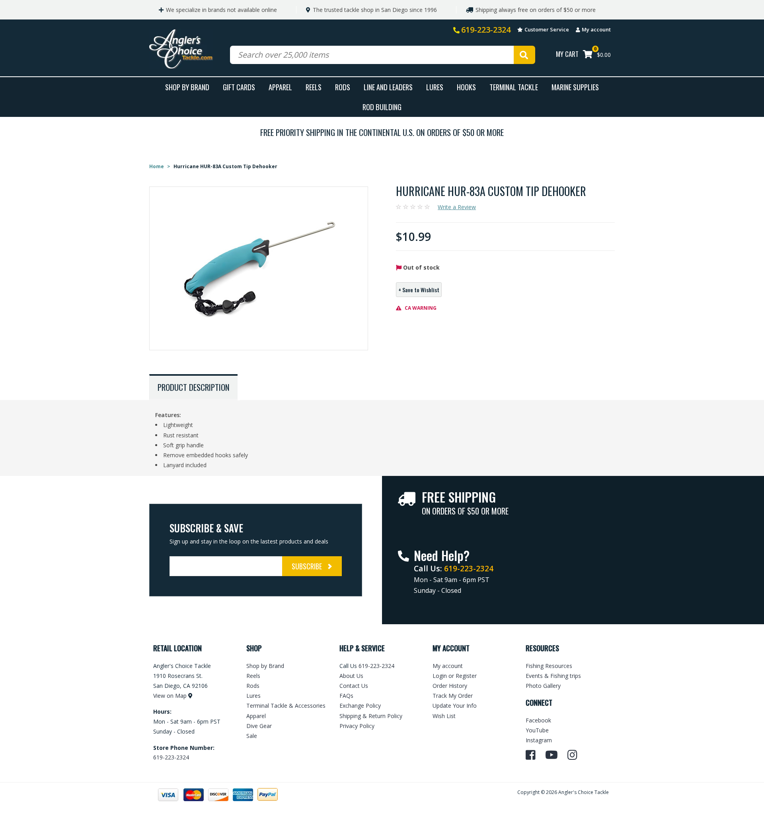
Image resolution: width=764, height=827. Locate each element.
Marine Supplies (575, 87)
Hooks (466, 87)
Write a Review (457, 207)
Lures (434, 87)
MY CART (567, 54)
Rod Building (382, 106)
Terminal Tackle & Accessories (285, 705)
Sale (251, 736)
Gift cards (239, 87)
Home (156, 166)
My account (596, 29)
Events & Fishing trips (553, 675)
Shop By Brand (187, 87)
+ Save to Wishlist (418, 289)
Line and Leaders (388, 87)
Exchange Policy (360, 705)
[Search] (524, 55)
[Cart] (587, 55)
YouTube (537, 730)
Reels (314, 87)
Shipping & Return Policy (370, 716)
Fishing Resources (549, 666)
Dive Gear (259, 726)
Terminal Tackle (513, 87)
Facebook (538, 720)
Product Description (194, 387)
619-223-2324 (486, 29)
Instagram (539, 740)
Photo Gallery (543, 685)
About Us (351, 675)
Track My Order (453, 695)
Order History (450, 685)
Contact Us (353, 685)
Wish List (444, 716)
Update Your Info (455, 705)
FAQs (346, 695)
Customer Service (546, 29)
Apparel (280, 87)
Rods (342, 87)
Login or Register (455, 675)
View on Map (170, 695)
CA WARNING (420, 308)
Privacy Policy (356, 726)
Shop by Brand (265, 666)
